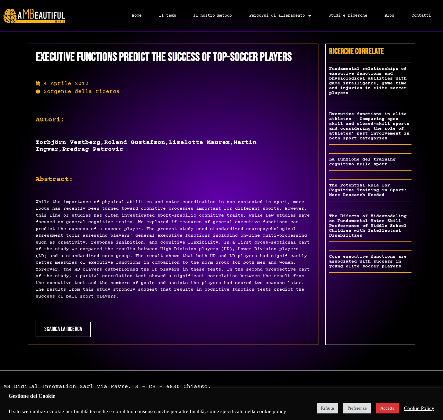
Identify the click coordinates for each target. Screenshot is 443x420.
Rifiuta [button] (327, 408)
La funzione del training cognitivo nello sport (362, 162)
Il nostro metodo (212, 15)
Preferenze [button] (357, 408)
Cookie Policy (419, 408)
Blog (389, 15)
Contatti (421, 15)
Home (137, 15)
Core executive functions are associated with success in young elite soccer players (368, 261)
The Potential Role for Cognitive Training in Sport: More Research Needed (368, 190)
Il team (167, 15)
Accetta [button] (387, 408)
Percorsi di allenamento (277, 15)
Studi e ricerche (347, 15)
